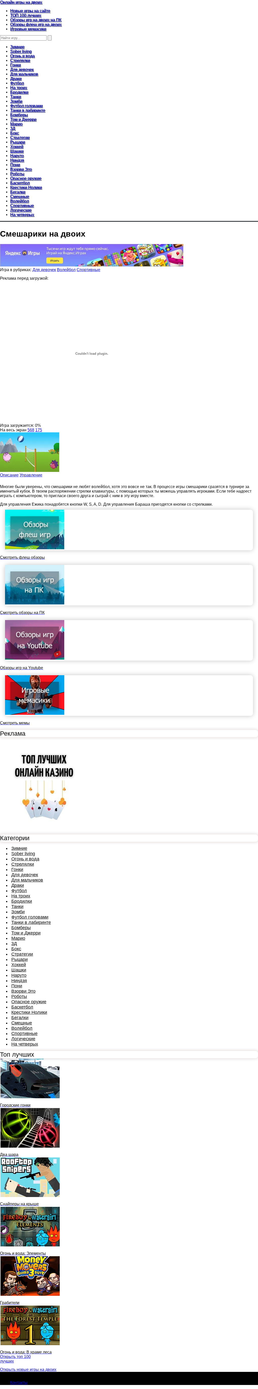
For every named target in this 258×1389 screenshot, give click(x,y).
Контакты (18, 1382)
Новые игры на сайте (30, 11)
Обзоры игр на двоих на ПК (35, 20)
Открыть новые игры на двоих (28, 1369)
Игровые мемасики (28, 29)
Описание (9, 475)
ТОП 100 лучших (25, 15)
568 (30, 430)
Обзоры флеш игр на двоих (35, 24)
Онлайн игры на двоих (21, 2)
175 (38, 430)
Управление (31, 475)
